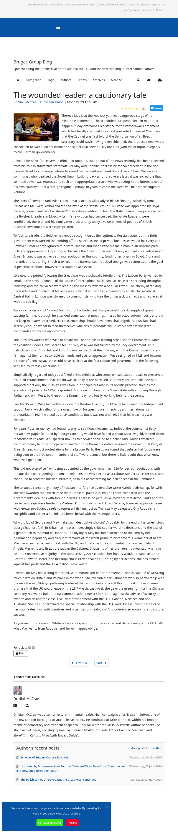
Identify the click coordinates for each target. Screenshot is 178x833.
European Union (52, 102)
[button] (116, 80)
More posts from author (146, 748)
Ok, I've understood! (49, 823)
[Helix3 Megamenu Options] (58, 27)
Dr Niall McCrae (24, 102)
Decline (72, 823)
